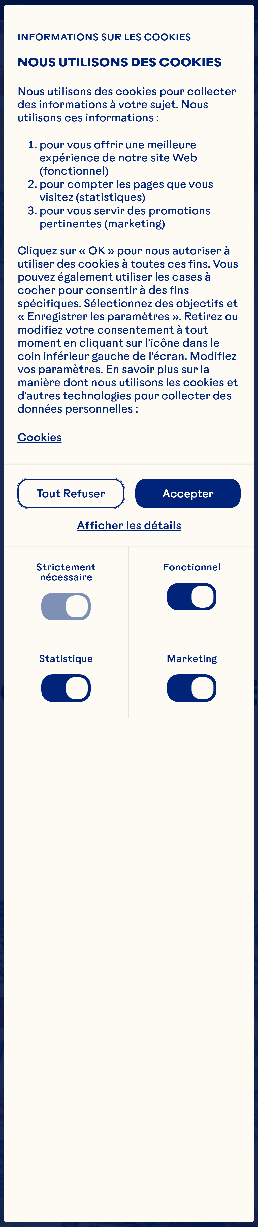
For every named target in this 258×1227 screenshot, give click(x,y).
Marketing (192, 658)
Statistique (66, 658)
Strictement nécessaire (67, 572)
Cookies (39, 437)
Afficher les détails (129, 525)
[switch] (66, 606)
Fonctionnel (192, 567)
